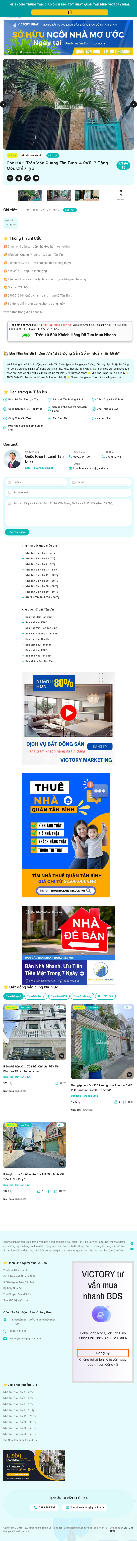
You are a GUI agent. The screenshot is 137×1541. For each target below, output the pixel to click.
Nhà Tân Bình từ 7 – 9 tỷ (40, 564)
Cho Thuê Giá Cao (107, 408)
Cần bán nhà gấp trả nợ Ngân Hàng (69, 408)
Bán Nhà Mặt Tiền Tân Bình (41, 627)
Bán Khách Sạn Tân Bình (39, 661)
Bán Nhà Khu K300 (36, 622)
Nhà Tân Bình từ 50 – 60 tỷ (41, 591)
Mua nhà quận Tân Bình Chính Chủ (25, 427)
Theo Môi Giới (105, 996)
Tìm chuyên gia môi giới (17, 1294)
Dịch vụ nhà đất (12, 1288)
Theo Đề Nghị (13, 996)
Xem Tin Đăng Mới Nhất (39, 467)
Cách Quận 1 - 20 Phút (110, 399)
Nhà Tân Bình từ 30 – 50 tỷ (41, 586)
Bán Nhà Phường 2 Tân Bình (41, 633)
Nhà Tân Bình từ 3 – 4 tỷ (40, 553)
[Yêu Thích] (10, 178)
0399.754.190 (81, 456)
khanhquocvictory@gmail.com (91, 468)
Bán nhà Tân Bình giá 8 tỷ (68, 399)
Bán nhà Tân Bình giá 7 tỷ (23, 399)
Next (133, 104)
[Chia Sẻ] (27, 178)
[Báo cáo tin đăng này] (36, 178)
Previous (3, 104)
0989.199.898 (18, 1331)
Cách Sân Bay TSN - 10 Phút (25, 408)
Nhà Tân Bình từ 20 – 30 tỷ (41, 580)
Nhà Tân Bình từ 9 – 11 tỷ (41, 569)
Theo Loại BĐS (59, 996)
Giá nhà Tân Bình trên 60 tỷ (42, 597)
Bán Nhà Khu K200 (36, 650)
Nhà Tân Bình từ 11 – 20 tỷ (41, 575)
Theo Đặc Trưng (36, 996)
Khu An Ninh (104, 418)
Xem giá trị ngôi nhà (16, 1300)
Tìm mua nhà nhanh (15, 1270)
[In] (18, 178)
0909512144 (113, 456)
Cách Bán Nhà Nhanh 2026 (19, 1276)
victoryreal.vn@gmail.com (25, 1338)
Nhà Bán (12, 155)
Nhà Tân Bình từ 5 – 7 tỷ (40, 558)
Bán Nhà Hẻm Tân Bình (32, 155)
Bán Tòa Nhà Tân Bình (38, 655)
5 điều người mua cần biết (19, 1282)
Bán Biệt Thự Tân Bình (38, 644)
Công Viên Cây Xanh (20, 418)
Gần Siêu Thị (60, 418)
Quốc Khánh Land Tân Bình (44, 459)
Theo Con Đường (82, 996)
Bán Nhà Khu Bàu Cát (37, 639)
